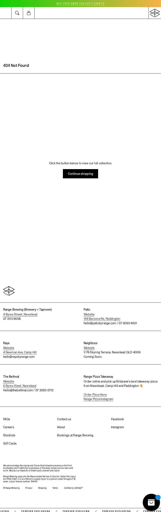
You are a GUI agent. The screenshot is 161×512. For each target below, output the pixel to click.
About (61, 427)
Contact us (64, 419)
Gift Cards (10, 443)
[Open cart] (29, 13)
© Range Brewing (11, 488)
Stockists (9, 435)
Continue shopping (80, 173)
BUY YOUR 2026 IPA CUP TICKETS (80, 4)
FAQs (6, 419)
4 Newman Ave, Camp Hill (20, 352)
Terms (55, 488)
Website (89, 314)
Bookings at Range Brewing (75, 435)
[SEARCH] (17, 13)
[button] (6, 13)
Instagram (117, 427)
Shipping (42, 488)
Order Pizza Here (95, 394)
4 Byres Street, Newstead (20, 314)
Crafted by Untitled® (73, 488)
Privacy (28, 488)
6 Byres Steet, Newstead (19, 386)
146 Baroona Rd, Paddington (102, 318)
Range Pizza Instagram (98, 399)
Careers (8, 427)
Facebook (117, 419)
